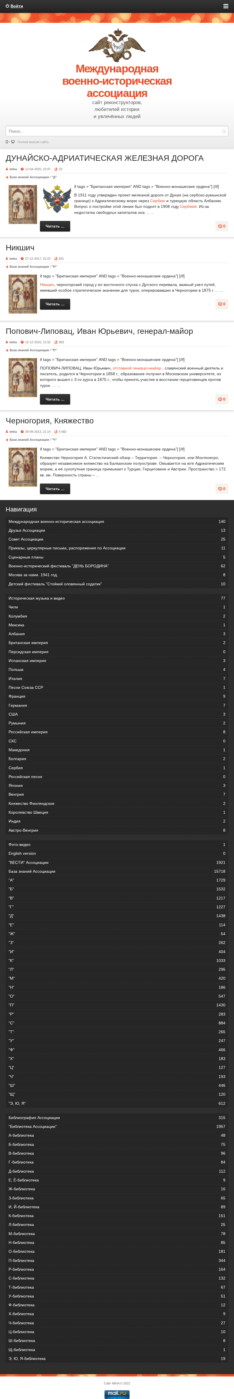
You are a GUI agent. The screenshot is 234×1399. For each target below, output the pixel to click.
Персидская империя (117, 651)
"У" (117, 1040)
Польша (117, 669)
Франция (117, 696)
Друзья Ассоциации (117, 530)
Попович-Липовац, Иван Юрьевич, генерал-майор (99, 331)
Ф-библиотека (117, 1305)
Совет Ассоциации (117, 539)
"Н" (54, 266)
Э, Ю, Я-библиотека (117, 1358)
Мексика (117, 625)
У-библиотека (117, 1296)
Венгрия (117, 794)
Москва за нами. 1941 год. (117, 574)
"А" (117, 880)
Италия (117, 678)
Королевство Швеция (117, 812)
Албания (117, 634)
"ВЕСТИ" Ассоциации (117, 862)
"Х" (117, 1058)
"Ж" (117, 933)
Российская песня (117, 776)
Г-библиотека (117, 1162)
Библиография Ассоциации (117, 1117)
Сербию (157, 200)
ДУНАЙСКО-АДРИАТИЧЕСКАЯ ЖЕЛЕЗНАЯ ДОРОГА (105, 158)
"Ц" (117, 1067)
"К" (117, 960)
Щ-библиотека (117, 1349)
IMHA (115, 1383)
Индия (117, 821)
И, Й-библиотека (117, 1207)
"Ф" (117, 1049)
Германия (117, 705)
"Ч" (54, 439)
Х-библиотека (117, 1313)
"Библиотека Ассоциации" (117, 1126)
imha (13, 169)
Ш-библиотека (117, 1340)
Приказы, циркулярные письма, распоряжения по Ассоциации (117, 548)
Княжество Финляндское (117, 803)
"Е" (117, 925)
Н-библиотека (117, 1242)
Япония (117, 785)
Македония (117, 750)
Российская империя (117, 732)
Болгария (117, 758)
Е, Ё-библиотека (117, 1180)
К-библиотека (117, 1215)
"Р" (117, 1014)
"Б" (117, 889)
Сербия (117, 768)
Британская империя (117, 642)
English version (117, 853)
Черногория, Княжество (50, 420)
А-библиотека (117, 1135)
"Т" (117, 1032)
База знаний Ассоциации (29, 177)
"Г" (117, 907)
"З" (117, 942)
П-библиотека (117, 1260)
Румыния (117, 723)
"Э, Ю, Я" (117, 1103)
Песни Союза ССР (117, 687)
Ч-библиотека (117, 1323)
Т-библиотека (117, 1287)
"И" (117, 951)
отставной (122, 368)
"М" (117, 978)
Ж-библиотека (117, 1189)
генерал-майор (147, 368)
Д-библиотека (117, 1171)
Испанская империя (117, 660)
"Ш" (117, 1085)
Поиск (223, 131)
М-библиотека (117, 1233)
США (117, 714)
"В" (117, 898)
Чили (117, 607)
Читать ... (55, 226)
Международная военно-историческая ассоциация (117, 521)
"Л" (117, 969)
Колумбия (117, 616)
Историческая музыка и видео (117, 598)
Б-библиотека (117, 1144)
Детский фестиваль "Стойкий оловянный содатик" (117, 584)
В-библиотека (117, 1153)
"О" (117, 996)
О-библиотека (117, 1251)
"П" (54, 350)
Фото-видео (117, 844)
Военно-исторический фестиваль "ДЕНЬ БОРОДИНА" (117, 566)
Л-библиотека (117, 1224)
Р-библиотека (117, 1269)
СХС (117, 741)
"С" (117, 1023)
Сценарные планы (117, 557)
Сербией (188, 206)
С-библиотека (117, 1278)
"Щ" (117, 1094)
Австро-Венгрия (117, 830)
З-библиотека (117, 1198)
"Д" (54, 177)
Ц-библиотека (117, 1331)
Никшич (20, 247)
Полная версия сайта (33, 142)
